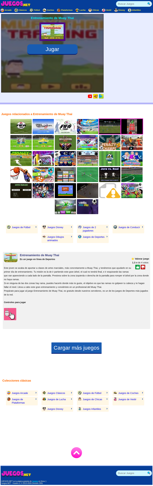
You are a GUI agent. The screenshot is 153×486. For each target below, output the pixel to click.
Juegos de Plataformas (18, 401)
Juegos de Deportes (94, 237)
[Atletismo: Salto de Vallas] (132, 142)
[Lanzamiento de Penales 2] (21, 158)
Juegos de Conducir (129, 227)
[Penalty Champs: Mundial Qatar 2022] (109, 142)
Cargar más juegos (76, 348)
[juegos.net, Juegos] (16, 4)
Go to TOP (76, 452)
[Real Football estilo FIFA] (87, 126)
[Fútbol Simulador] (21, 190)
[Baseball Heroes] (109, 190)
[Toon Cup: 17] (43, 190)
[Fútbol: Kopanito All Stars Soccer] (65, 174)
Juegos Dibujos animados (55, 239)
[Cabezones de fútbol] (87, 158)
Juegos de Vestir (127, 399)
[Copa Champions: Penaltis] (43, 142)
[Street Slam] (21, 174)
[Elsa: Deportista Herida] (132, 158)
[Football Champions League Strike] (65, 206)
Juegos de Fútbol (21, 227)
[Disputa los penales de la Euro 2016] (21, 142)
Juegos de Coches (128, 393)
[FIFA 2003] (21, 126)
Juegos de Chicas (92, 399)
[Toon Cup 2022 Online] (87, 142)
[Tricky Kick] (43, 158)
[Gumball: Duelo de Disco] (43, 174)
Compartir (103, 96)
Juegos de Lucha (56, 399)
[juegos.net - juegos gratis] (16, 473)
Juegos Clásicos (56, 393)
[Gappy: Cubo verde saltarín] (65, 190)
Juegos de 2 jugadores (89, 229)
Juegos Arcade (20, 393)
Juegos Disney (55, 227)
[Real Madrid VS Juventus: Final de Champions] (109, 174)
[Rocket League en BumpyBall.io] (132, 174)
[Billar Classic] (65, 142)
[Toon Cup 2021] (132, 190)
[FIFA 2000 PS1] (65, 126)
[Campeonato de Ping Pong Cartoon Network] (65, 158)
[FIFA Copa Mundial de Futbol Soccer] (87, 174)
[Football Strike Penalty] (87, 206)
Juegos (35, 481)
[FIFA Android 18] (109, 158)
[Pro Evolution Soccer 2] (43, 126)
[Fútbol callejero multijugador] (87, 190)
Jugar (52, 49)
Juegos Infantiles (92, 409)
